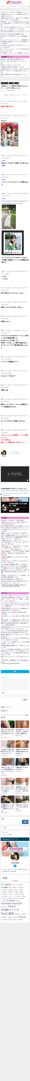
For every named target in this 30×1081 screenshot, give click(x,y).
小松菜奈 (16, 894)
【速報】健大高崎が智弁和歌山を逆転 (12, 585)
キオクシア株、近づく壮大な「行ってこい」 (14, 61)
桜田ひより (5, 906)
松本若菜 (7, 903)
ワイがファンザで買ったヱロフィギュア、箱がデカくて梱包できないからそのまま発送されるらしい (15, 604)
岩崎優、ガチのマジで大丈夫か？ (11, 533)
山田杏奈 (18, 896)
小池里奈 (22, 894)
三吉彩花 (7, 884)
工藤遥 (4, 898)
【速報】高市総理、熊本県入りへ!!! (11, 67)
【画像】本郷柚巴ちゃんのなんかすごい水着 (14, 557)
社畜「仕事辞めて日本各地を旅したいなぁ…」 (15, 74)
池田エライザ (11, 910)
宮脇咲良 (21, 892)
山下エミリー (12, 896)
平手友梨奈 (9, 898)
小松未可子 (10, 894)
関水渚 (9, 919)
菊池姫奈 (16, 917)
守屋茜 (16, 892)
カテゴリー (5, 832)
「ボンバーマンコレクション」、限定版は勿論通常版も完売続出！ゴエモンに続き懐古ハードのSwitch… (15, 41)
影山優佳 (16, 898)
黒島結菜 (21, 919)
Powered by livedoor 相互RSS (11, 586)
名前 (3, 692)
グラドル (7, 6)
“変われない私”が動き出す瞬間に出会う (12, 34)
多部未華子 (10, 892)
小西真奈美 (5, 896)
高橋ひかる (15, 919)
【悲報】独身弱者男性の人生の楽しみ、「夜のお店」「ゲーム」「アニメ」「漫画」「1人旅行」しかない (15, 599)
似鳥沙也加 (20, 887)
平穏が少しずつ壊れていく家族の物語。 (13, 520)
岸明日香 (24, 896)
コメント (5, 677)
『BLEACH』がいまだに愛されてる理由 (13, 616)
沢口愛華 (9, 913)
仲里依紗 (21, 884)
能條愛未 (4, 917)
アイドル (2, 6)
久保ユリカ (15, 884)
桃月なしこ (5, 710)
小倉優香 (4, 894)
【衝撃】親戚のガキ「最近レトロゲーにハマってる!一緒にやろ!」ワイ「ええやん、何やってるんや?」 (15, 542)
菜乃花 (23, 917)
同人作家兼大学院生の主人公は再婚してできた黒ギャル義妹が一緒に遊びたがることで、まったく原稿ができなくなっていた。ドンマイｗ (15, 527)
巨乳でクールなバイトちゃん (9, 65)
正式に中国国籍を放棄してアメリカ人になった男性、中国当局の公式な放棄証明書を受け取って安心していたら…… (15, 537)
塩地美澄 (4, 892)
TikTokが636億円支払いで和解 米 (11, 579)
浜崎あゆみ (18, 914)
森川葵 (13, 906)
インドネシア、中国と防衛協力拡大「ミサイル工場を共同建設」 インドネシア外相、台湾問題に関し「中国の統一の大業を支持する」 (15, 551)
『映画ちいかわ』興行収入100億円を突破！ (14, 612)
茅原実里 (10, 917)
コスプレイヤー (14, 6)
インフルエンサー (22, 6)
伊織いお (7, 887)
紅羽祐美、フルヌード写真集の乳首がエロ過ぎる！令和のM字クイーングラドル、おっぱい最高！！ (15, 23)
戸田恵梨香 (21, 898)
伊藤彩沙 (15, 887)
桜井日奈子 (18, 903)
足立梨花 (4, 919)
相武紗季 (24, 914)
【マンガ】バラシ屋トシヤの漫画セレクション (15, 12)
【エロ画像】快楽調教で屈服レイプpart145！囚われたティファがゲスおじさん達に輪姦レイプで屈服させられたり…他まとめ (15, 566)
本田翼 (12, 901)
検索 (3, 818)
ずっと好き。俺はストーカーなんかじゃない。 (15, 595)
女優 (28, 6)
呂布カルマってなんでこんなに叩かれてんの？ (15, 656)
